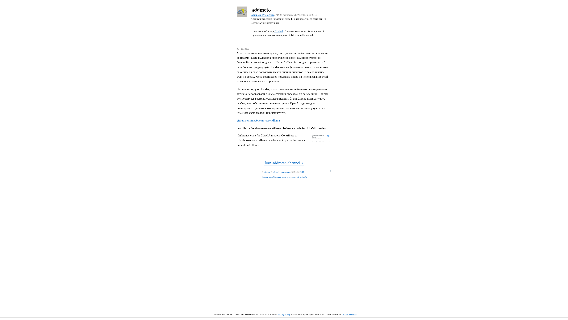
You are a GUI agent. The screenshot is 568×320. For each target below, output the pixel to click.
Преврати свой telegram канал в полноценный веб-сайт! (285, 177)
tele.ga (275, 172)
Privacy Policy (284, 314)
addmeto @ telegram (262, 15)
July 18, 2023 (243, 49)
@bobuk (278, 31)
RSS (302, 172)
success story (286, 172)
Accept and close (349, 314)
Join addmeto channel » (284, 162)
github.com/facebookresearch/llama (258, 120)
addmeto (261, 9)
